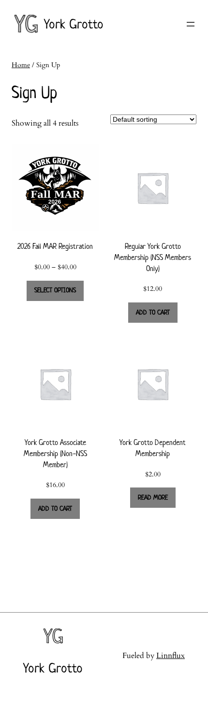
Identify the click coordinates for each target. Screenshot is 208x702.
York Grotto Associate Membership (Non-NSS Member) (55, 453)
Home (21, 65)
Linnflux (170, 655)
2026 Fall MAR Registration (55, 246)
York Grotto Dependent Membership (152, 447)
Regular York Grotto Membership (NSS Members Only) (152, 257)
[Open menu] (190, 24)
